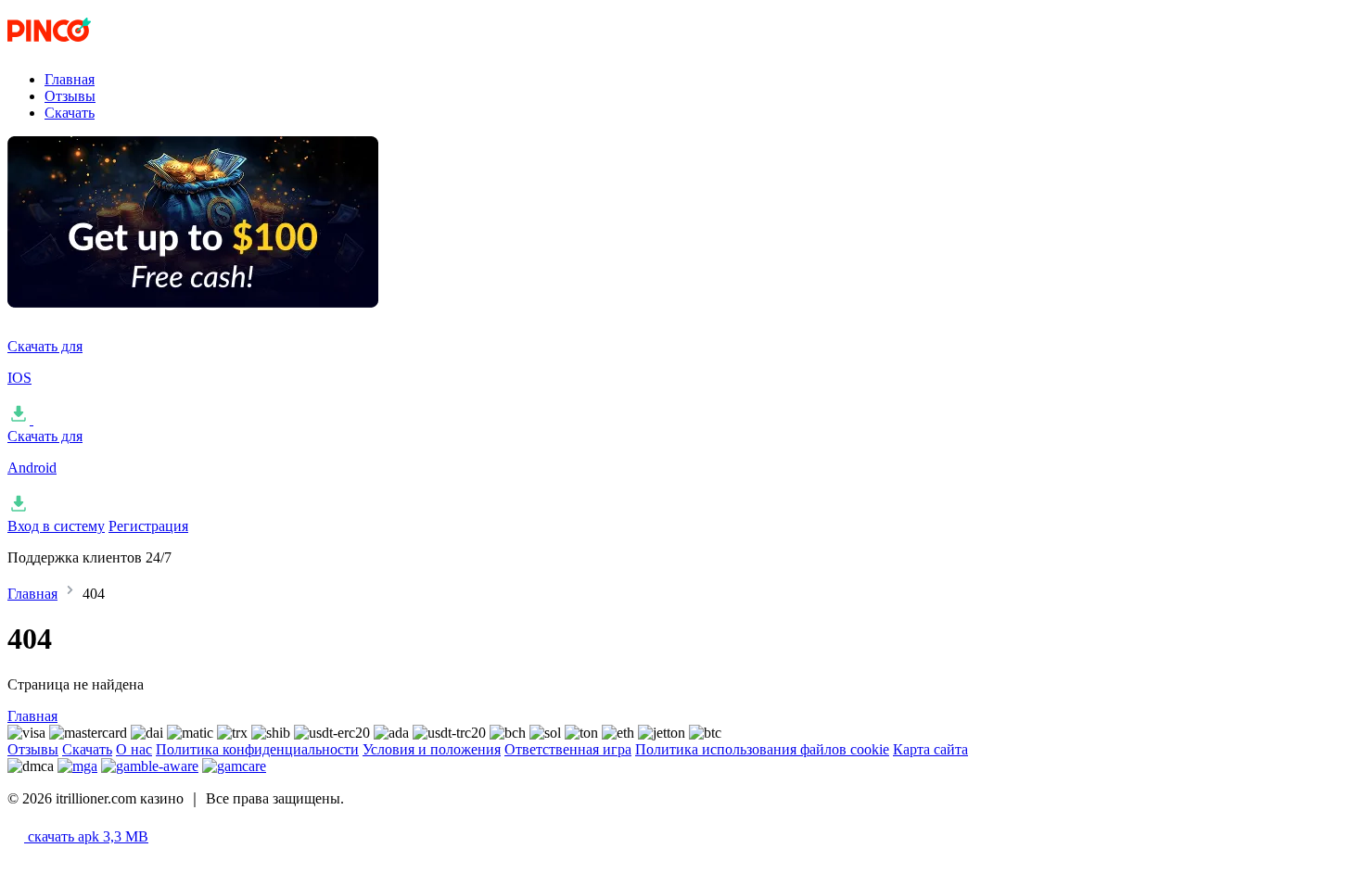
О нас (134, 749)
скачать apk (86, 836)
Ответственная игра (567, 749)
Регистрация (148, 526)
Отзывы (70, 96)
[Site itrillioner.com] (100, 48)
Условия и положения (432, 749)
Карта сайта (930, 749)
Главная (70, 79)
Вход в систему (56, 526)
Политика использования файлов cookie (762, 749)
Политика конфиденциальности (257, 749)
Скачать (70, 112)
